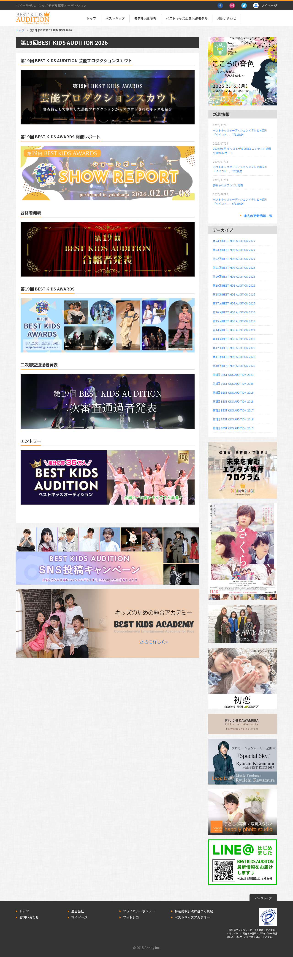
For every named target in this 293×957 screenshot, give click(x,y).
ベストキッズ (115, 18)
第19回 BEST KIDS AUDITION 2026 (234, 285)
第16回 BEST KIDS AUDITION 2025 (234, 312)
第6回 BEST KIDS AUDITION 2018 (233, 401)
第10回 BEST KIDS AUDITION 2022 (234, 366)
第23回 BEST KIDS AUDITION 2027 (234, 250)
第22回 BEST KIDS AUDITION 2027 (234, 259)
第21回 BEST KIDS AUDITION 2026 (234, 267)
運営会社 (77, 911)
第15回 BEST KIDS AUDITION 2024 (234, 321)
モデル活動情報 (145, 18)
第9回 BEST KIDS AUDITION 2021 (233, 374)
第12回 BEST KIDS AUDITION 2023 (234, 348)
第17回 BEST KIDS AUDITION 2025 (234, 303)
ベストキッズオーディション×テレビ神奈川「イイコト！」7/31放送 (240, 132)
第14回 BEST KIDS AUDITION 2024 (234, 330)
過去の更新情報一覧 (258, 215)
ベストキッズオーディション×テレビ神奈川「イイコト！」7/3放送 (240, 169)
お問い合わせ (226, 18)
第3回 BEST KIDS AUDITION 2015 (233, 428)
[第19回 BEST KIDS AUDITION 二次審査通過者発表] (108, 426)
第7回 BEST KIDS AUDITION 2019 (233, 392)
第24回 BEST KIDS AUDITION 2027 (234, 241)
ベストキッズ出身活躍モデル (187, 18)
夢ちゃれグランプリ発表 (228, 185)
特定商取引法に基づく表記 (194, 911)
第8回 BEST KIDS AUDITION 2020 (233, 383)
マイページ (79, 917)
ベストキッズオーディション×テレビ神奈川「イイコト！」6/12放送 (240, 201)
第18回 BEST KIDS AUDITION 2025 (234, 294)
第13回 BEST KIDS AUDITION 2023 (234, 339)
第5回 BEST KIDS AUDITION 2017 (233, 410)
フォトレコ (131, 917)
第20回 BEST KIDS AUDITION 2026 (234, 276)
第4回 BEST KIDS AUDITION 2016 (233, 419)
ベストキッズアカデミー (192, 917)
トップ (91, 18)
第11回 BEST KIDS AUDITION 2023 (234, 357)
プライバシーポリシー (139, 911)
